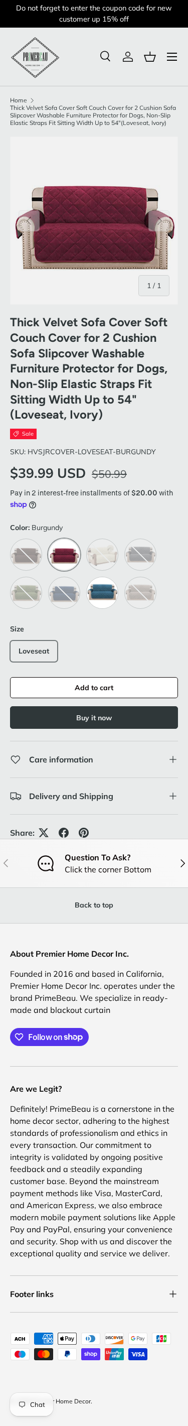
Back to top (94, 905)
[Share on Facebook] (64, 833)
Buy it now (94, 717)
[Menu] (172, 57)
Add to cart (94, 687)
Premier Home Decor (61, 1401)
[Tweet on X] (44, 833)
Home (18, 100)
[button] (150, 57)
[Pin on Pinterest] (84, 833)
